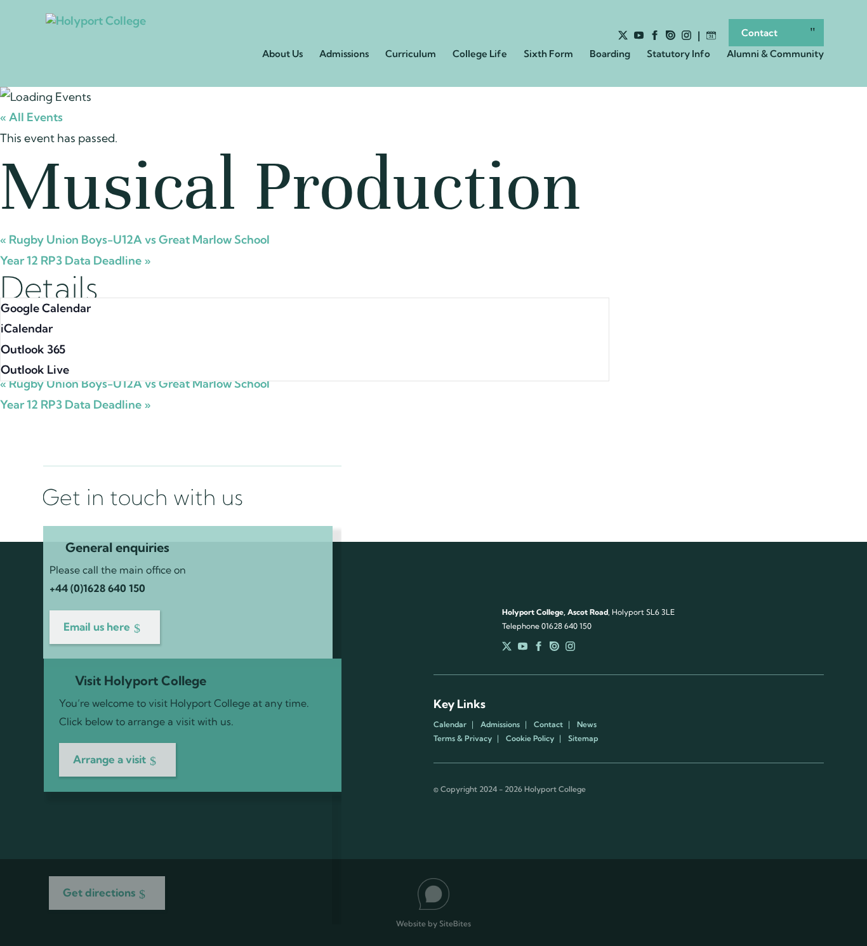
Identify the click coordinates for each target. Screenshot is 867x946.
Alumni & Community (775, 54)
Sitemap (583, 738)
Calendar (450, 724)
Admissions (500, 724)
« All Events (31, 117)
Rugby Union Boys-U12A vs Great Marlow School (135, 239)
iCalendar (27, 328)
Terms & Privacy (463, 738)
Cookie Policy (530, 738)
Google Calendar (46, 308)
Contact (759, 33)
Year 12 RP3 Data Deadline (75, 260)
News (587, 724)
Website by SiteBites (433, 923)
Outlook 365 (33, 349)
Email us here (96, 626)
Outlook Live (35, 369)
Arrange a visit (109, 759)
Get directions (99, 892)
